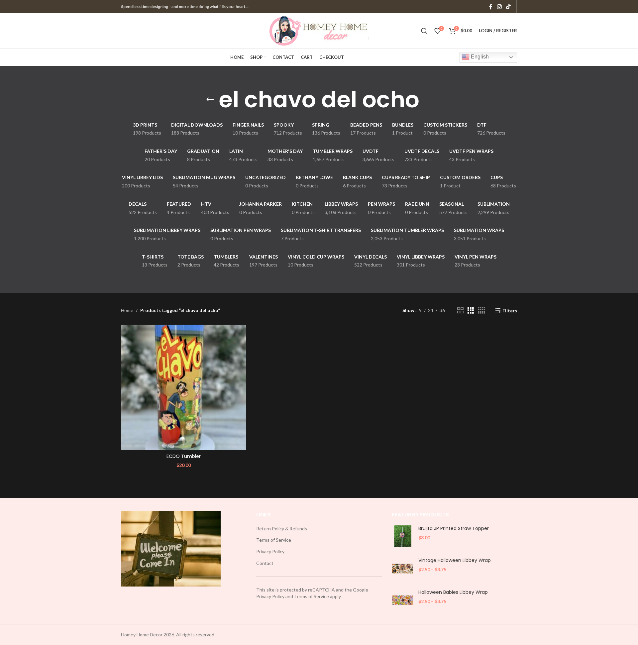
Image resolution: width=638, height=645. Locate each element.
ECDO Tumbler (183, 456)
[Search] (424, 31)
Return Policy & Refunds (281, 528)
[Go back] (210, 99)
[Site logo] (319, 30)
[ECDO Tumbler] (183, 387)
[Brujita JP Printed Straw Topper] (402, 536)
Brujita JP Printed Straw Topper (453, 528)
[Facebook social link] (491, 7)
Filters (509, 310)
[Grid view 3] (471, 310)
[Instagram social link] (499, 7)
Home (127, 310)
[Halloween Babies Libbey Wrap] (402, 600)
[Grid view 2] (460, 310)
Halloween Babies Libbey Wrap (453, 592)
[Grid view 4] (481, 310)
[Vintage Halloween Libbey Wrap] (402, 568)
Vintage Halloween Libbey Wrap (454, 560)
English (479, 56)
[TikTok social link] (508, 7)
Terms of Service (273, 540)
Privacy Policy (270, 551)
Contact (264, 563)
